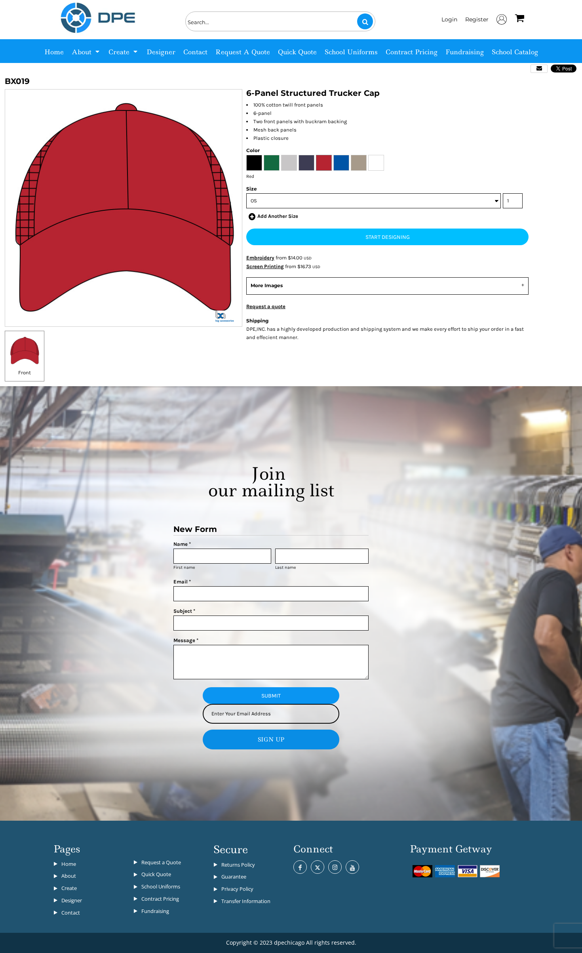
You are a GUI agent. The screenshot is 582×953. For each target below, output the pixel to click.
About (68, 875)
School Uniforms (160, 886)
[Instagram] (335, 867)
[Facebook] (300, 867)
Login (449, 19)
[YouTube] (352, 867)
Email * (182, 582)
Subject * (184, 611)
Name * (182, 544)
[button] (86, 51)
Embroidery (260, 258)
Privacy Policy (237, 888)
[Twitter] (317, 867)
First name (184, 567)
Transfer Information (245, 901)
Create (69, 888)
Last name (285, 567)
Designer (71, 900)
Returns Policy (238, 864)
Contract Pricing (160, 898)
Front (24, 372)
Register (477, 19)
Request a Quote (161, 862)
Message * (185, 640)
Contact (70, 912)
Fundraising (155, 911)
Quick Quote (156, 874)
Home (68, 863)
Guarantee (233, 876)
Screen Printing (265, 266)
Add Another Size (277, 216)
